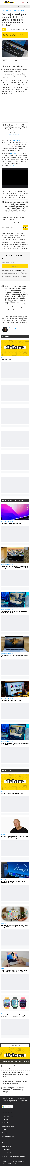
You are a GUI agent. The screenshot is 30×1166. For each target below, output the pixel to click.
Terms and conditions (7, 1112)
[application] (15, 177)
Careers (4, 1129)
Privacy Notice (22, 272)
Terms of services (20, 270)
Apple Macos (9, 10)
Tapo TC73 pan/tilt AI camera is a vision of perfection (14, 1067)
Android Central (6, 1149)
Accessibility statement (8, 1126)
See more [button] (15, 137)
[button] (28, 2)
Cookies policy (5, 1122)
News (3, 29)
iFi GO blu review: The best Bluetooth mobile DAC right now (15, 1082)
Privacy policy (5, 1119)
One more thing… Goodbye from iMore (16, 1061)
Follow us (17, 60)
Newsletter (25, 60)
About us (4, 1139)
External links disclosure (8, 1136)
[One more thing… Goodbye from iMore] (15, 1055)
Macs (3, 10)
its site (12, 165)
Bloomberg (13, 153)
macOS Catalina (17, 140)
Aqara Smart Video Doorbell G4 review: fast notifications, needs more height (15, 1074)
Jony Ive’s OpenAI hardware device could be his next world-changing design (14, 1090)
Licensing (4, 1133)
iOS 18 (11, 6)
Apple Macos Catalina (19, 10)
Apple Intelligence (22, 6)
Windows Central (6, 1153)
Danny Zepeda (11, 29)
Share (5, 60)
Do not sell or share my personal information (13, 1156)
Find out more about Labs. (17, 36)
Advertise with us (6, 1146)
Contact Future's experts (8, 1116)
